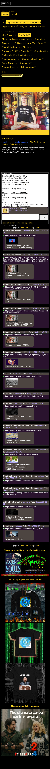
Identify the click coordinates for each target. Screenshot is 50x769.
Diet (26, 47)
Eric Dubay (7, 138)
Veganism (40, 51)
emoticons (20, 223)
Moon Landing (10, 39)
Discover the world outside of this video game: (25, 550)
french (14, 14)
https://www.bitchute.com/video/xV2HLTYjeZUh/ (24, 529)
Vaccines (26, 39)
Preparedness (10, 67)
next (22, 228)
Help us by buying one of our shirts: (25, 580)
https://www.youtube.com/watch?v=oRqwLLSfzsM (24, 481)
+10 (31, 228)
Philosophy (8, 55)
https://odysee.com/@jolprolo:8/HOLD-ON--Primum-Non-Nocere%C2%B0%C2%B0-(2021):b (25, 288)
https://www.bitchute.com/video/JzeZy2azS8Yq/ (24, 335)
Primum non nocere (12, 231)
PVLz (24, 208)
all (3, 22)
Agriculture (26, 63)
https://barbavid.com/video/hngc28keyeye (21, 454)
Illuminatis (24, 55)
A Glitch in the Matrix (12, 502)
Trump (39, 39)
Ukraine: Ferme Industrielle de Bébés (20, 426)
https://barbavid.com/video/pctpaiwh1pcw (21, 406)
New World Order (36, 42)
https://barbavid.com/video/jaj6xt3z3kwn (20, 235)
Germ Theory (9, 63)
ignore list (28, 223)
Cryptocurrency (10, 59)
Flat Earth (24, 35)
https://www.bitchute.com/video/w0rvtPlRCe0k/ (23, 430)
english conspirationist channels (24, 22)
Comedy (26, 51)
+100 (36, 228)
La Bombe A (8, 374)
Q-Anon (7, 42)
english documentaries (32, 26)
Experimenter (9, 526)
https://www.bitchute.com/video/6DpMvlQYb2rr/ (23, 376)
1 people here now (8, 223)
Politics (19, 42)
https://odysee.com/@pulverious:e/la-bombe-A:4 (24, 396)
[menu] (6, 3)
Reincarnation (28, 67)
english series (10, 26)
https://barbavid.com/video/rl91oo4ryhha (20, 507)
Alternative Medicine (32, 59)
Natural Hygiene (11, 47)
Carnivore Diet (10, 51)
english (5, 14)
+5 (27, 228)
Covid (11, 35)
